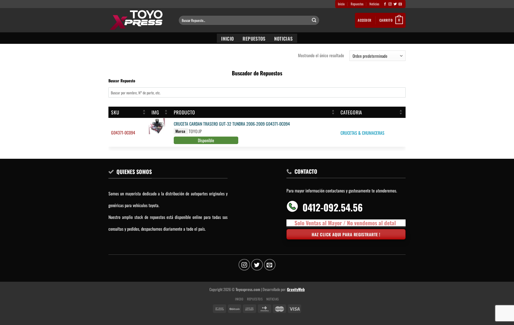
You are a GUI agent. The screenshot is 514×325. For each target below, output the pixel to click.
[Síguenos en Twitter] (395, 4)
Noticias (374, 3)
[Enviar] (314, 20)
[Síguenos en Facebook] (385, 4)
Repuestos (357, 3)
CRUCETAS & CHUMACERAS (362, 133)
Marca (180, 131)
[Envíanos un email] (400, 4)
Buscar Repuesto (121, 80)
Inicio (341, 3)
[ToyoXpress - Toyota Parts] (139, 20)
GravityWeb (296, 289)
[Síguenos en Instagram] (390, 4)
